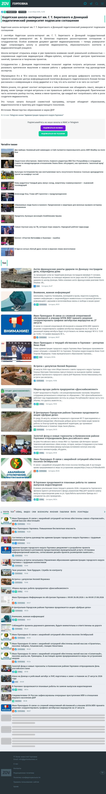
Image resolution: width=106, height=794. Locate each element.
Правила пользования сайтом (26, 782)
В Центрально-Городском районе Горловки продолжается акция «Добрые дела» (66, 413)
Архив (15, 786)
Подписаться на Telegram (53, 134)
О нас (15, 764)
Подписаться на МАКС (53, 128)
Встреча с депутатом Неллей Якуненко (55, 366)
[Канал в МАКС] (85, 3)
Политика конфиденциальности (26, 777)
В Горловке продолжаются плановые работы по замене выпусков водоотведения (65, 483)
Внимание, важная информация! (52, 292)
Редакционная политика (23, 773)
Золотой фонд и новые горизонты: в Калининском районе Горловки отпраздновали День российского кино (66, 437)
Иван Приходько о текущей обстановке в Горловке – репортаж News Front (69, 344)
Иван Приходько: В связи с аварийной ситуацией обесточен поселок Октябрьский (67, 460)
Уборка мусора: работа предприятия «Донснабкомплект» (66, 389)
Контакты (17, 768)
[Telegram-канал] (91, 3)
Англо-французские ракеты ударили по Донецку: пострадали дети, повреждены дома (68, 270)
